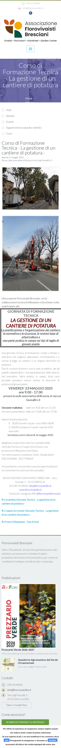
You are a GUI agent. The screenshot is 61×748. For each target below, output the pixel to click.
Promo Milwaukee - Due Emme (21, 521)
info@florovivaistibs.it (33, 8)
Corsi (9, 133)
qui (6, 740)
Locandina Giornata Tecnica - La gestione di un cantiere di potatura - (28, 501)
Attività (10, 115)
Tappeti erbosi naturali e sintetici (24, 127)
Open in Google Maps (16, 705)
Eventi (9, 121)
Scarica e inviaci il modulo (25, 722)
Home (28, 98)
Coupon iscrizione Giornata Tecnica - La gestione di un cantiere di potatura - (30, 512)
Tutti (8, 110)
